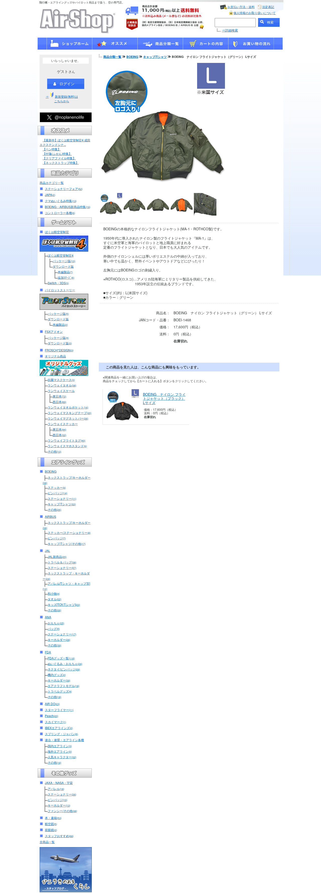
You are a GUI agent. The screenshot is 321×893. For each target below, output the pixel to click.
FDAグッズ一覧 (61, 658)
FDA (48, 652)
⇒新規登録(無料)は (62, 98)
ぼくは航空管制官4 (60, 255)
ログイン (66, 83)
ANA (48, 617)
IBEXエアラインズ (59, 728)
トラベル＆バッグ (62, 562)
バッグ (54, 628)
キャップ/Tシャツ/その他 (67, 543)
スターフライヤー (59, 710)
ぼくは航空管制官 (57, 232)
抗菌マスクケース (61, 379)
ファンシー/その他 (62, 811)
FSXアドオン (54, 331)
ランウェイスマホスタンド (67, 446)
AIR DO (52, 704)
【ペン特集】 (52, 149)
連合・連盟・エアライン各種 (64, 740)
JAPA (50, 194)
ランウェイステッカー (63, 424)
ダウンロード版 (63, 266)
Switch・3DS (58, 283)
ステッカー (57, 487)
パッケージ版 (64, 261)
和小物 (54, 593)
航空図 (51, 824)
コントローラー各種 (60, 213)
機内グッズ (57, 674)
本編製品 (65, 272)
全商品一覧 (47, 842)
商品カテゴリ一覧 (52, 182)
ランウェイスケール (61, 390)
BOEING (50, 471)
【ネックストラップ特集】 (61, 162)
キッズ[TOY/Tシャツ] (64, 604)
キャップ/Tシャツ (62, 504)
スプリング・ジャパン (61, 734)
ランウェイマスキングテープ (69, 413)
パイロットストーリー (60, 290)
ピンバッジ (57, 493)
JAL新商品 (57, 556)
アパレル (56, 788)
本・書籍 (53, 818)
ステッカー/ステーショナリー (69, 532)
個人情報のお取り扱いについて (254, 13)
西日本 (59, 402)
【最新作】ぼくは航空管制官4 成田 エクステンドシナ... (65, 142)
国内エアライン (60, 746)
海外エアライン (60, 751)
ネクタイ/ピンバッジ (64, 669)
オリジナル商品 (55, 356)
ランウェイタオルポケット (68, 407)
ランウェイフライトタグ (66, 440)
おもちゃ (56, 623)
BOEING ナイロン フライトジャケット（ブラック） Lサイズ (164, 398)
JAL (47, 550)
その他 (54, 451)
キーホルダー (59, 639)
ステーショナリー (62, 498)
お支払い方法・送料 (241, 7)
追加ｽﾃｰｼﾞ (66, 277)
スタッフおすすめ (59, 836)
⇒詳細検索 (230, 30)
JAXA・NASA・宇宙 (59, 782)
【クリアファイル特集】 (59, 158)
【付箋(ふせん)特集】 (57, 153)
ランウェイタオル (62, 385)
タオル (54, 599)
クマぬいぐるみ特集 (60, 201)
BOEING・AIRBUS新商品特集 (67, 207)
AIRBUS (50, 516)
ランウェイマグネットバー (68, 418)
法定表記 (268, 7)
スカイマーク (55, 722)
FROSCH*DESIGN (59, 350)
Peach (51, 716)
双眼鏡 (51, 830)
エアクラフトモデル (63, 685)
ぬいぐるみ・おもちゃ (65, 663)
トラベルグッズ (60, 691)
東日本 (59, 396)
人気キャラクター (62, 757)
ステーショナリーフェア (64, 188)
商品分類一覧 (112, 56)
